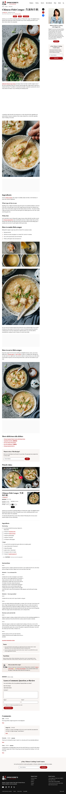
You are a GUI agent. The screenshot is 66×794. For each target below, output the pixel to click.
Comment (6, 690)
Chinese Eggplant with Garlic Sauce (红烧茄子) (55, 778)
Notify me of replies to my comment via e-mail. (13, 705)
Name (5, 699)
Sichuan (32, 784)
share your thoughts (21, 668)
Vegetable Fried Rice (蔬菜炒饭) (10, 440)
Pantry (37, 3)
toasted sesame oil (12, 554)
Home (3, 6)
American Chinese (34, 778)
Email (22, 699)
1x (12, 504)
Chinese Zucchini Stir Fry (9, 446)
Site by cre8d (62, 791)
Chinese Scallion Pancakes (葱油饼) (54, 781)
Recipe (15, 16)
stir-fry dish (18, 354)
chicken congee (8, 197)
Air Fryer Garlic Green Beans (10, 442)
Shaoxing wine (12, 531)
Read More (56, 41)
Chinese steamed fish (8, 220)
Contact (14, 791)
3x (16, 504)
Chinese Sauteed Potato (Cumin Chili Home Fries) (14, 439)
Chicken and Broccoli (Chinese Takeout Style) (55, 783)
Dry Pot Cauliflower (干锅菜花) (10, 444)
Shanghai (32, 783)
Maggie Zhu (5, 12)
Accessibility (25, 791)
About (59, 3)
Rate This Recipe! (7, 685)
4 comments (26, 16)
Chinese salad (11, 354)
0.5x (10, 504)
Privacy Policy (19, 791)
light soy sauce (12, 533)
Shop (55, 3)
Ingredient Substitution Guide (8, 640)
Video (20, 16)
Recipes (31, 3)
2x (14, 504)
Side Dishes (10, 6)
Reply (7, 733)
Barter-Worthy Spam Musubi (52, 784)
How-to (42, 3)
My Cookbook (49, 3)
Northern (32, 781)
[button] (2, 499)
